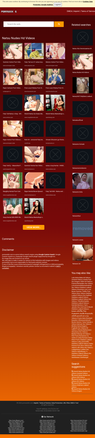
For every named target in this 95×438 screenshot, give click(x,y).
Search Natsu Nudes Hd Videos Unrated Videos (81, 372)
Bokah (74, 311)
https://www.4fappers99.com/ (16, 422)
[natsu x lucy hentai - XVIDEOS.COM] (55, 162)
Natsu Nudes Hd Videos (81, 72)
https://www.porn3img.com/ (78, 428)
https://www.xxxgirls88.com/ (47, 426)
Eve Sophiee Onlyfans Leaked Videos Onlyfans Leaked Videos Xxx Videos (82, 298)
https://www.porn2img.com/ (78, 426)
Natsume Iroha (77, 192)
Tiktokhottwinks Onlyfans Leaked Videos (80, 302)
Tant (85, 305)
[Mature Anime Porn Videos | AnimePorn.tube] (55, 59)
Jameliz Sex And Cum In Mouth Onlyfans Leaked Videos (82, 308)
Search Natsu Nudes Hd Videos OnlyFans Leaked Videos (81, 385)
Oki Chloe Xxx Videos (85, 348)
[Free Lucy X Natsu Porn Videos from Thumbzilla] (34, 84)
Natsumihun (77, 216)
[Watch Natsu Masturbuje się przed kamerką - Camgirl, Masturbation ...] (34, 214)
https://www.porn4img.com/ (78, 429)
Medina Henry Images (79, 326)
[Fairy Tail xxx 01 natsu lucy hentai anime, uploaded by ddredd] (34, 59)
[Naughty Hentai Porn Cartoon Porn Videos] (12, 188)
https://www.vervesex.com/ (16, 431)
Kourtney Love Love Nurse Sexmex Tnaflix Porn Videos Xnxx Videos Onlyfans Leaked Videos (82, 292)
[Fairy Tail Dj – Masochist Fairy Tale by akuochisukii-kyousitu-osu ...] (12, 162)
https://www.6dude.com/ (16, 425)
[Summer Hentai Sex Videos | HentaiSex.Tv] (34, 162)
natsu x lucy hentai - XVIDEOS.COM (57, 166)
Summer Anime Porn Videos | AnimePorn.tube (19, 62)
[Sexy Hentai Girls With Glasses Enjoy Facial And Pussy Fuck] (12, 214)
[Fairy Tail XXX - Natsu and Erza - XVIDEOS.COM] (55, 188)
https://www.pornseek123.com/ (47, 431)
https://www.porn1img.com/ (78, 425)
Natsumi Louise (78, 240)
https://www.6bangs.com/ (16, 423)
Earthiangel (84, 357)
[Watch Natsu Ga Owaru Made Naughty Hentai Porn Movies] (34, 110)
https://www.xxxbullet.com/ (16, 432)
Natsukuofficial (78, 120)
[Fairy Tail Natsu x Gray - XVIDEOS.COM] (12, 110)
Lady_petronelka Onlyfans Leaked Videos (80, 343)
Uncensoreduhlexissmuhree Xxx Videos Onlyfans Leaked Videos (82, 287)
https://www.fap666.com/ (16, 426)
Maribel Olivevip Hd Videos (81, 334)
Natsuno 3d (76, 264)
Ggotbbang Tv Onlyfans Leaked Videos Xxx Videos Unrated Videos (81, 353)
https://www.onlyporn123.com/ (79, 423)
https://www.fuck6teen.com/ (47, 429)
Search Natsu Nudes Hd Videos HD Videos (81, 380)
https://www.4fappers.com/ (16, 420)
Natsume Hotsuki (78, 144)
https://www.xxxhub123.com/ (47, 420)
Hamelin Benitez (77, 305)
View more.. (34, 227)
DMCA (69, 11)
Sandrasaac (76, 357)
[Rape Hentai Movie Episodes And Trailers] (34, 188)
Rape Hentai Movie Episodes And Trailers (38, 191)
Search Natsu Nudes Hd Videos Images (81, 390)
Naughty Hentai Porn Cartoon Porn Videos (17, 191)
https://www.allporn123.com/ (79, 422)
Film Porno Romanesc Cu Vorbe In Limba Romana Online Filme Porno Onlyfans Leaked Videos (82, 339)
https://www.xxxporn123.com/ (48, 422)
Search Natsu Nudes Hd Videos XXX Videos (81, 376)
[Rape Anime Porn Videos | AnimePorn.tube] (12, 136)
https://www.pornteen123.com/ (78, 420)
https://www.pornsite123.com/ (16, 428)
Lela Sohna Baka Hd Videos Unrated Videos (81, 279)
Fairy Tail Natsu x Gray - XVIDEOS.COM (16, 114)
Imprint (76, 11)
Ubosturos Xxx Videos (79, 332)
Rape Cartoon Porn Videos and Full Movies (17, 88)
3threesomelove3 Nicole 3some (81, 321)
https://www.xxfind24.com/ (47, 423)
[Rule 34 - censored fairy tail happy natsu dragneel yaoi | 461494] (34, 136)
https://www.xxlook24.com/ (47, 425)
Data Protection (57, 403)
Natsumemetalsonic (79, 168)
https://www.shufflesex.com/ (16, 429)
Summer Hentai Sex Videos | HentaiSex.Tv (39, 166)
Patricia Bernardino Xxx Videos (82, 283)
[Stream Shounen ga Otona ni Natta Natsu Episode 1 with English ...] (55, 136)
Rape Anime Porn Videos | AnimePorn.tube (17, 140)
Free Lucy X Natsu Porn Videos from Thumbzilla (40, 88)
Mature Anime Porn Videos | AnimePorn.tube (61, 62)
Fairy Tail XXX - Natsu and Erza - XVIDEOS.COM (61, 191)
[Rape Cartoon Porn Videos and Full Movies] (12, 84)
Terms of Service (88, 11)
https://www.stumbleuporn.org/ (78, 431)
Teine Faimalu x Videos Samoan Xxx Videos (82, 323)
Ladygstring (76, 349)
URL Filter (66, 403)
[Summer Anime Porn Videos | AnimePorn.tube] (12, 59)
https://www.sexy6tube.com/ (47, 428)
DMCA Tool (74, 403)
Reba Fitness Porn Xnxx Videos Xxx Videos (82, 346)
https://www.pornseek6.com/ (47, 432)
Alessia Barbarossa (84, 330)
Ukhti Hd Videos (86, 282)
